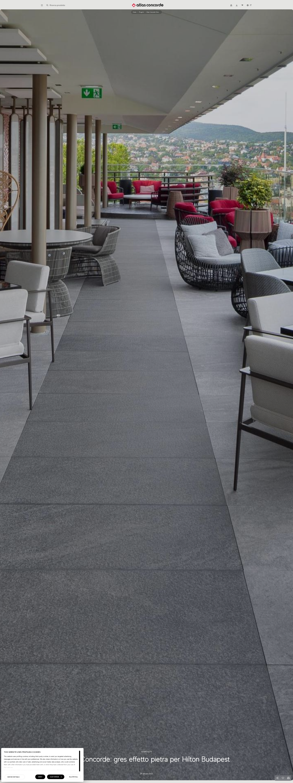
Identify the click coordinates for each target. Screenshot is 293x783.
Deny (40, 777)
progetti (141, 12)
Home (134, 12)
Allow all (73, 777)
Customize (54, 777)
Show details (13, 777)
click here (59, 770)
